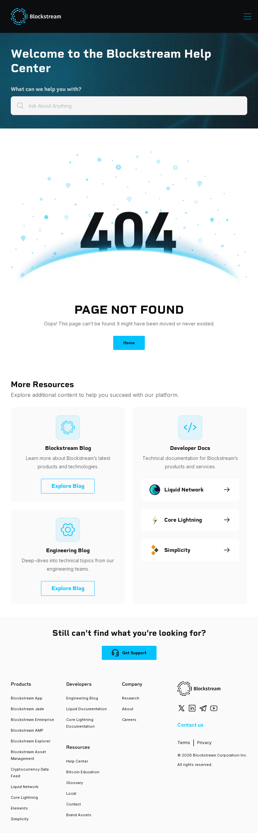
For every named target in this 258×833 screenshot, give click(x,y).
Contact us (190, 725)
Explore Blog (67, 486)
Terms (183, 742)
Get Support (134, 652)
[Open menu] (247, 16)
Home (129, 343)
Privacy (204, 742)
